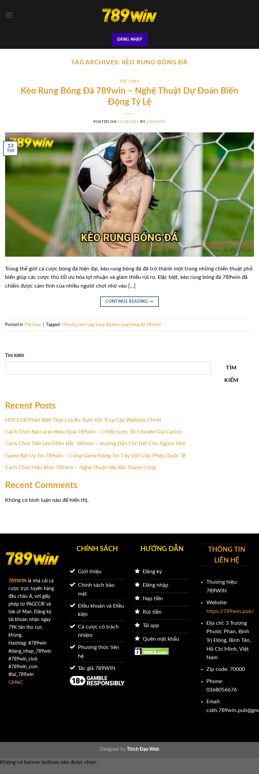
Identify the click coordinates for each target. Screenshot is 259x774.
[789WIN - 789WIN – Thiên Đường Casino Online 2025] (129, 15)
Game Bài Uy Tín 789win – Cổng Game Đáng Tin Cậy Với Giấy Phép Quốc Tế (95, 455)
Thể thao (129, 81)
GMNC (15, 682)
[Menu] (9, 15)
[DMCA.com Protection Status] (152, 650)
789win (68, 325)
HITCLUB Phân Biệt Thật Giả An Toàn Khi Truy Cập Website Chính (83, 420)
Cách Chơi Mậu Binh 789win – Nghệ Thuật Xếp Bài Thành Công (80, 467)
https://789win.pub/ (230, 611)
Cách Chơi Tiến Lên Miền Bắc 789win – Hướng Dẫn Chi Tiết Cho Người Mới (95, 443)
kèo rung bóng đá (94, 325)
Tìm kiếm (14, 355)
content (156, 122)
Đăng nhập (129, 39)
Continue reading (129, 301)
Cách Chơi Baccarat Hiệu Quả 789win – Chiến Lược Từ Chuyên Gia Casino (93, 431)
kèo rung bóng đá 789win (136, 325)
